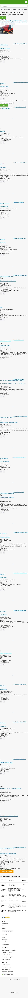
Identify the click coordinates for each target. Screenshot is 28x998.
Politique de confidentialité (7, 952)
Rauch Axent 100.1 (3, 906)
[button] (26, 2)
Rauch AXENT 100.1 (5, 48)
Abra (1, 307)
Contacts (3, 928)
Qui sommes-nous (6, 923)
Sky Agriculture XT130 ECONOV (8, 853)
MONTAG (2, 131)
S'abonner (4, 105)
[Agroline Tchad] (8, 2)
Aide (2, 925)
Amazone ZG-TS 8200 (4, 896)
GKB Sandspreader (4, 461)
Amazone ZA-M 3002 (5, 537)
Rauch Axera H (3, 880)
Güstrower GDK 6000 (5, 345)
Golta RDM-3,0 (3, 726)
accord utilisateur (6, 108)
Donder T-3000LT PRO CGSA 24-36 (8, 422)
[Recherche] (26, 6)
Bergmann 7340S (4, 206)
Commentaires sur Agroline (7, 957)
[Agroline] (1, 9)
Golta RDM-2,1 (3, 689)
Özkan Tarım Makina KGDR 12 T (8, 281)
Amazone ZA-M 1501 (4, 890)
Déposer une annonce (7, 871)
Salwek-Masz (3, 577)
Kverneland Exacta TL (3, 885)
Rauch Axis (3, 167)
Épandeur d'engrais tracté (6, 762)
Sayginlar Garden (4, 86)
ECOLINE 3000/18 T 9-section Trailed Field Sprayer (12, 384)
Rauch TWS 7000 (3, 911)
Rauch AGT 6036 (3, 901)
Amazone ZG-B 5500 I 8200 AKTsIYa (9, 816)
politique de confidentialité (20, 107)
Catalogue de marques (6, 959)
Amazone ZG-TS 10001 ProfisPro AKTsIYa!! (10, 788)
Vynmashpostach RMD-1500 (7, 497)
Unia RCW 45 (3, 614)
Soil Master (3, 242)
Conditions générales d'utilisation (8, 950)
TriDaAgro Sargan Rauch (6, 653)
